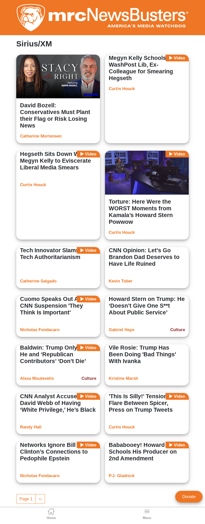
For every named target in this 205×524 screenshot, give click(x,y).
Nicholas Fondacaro (40, 329)
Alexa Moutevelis (37, 378)
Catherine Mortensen (41, 136)
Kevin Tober (120, 281)
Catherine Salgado (38, 281)
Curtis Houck (122, 88)
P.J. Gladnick (121, 475)
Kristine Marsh (123, 378)
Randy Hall (31, 427)
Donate (189, 496)
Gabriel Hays (121, 329)
